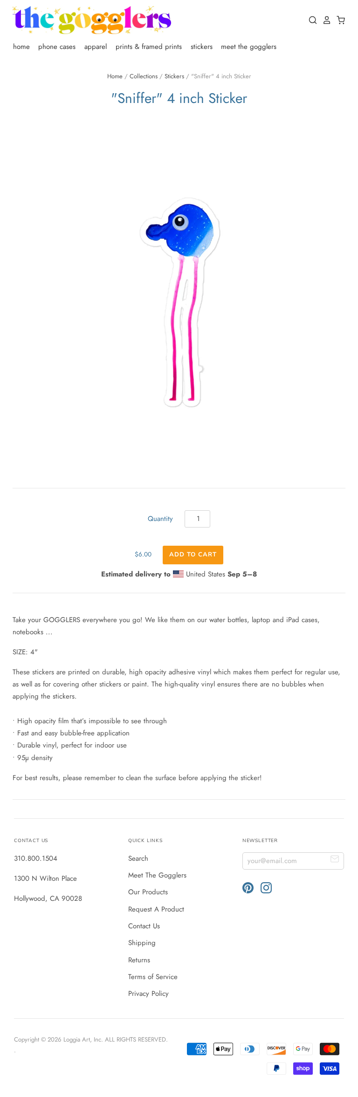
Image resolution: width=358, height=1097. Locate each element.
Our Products (148, 892)
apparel (95, 46)
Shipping (142, 943)
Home (115, 76)
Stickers (174, 76)
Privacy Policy (148, 993)
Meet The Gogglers (157, 875)
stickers (202, 46)
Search (138, 858)
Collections (144, 76)
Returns (139, 960)
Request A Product (156, 909)
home (21, 46)
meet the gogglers (248, 46)
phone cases (57, 46)
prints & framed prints (149, 46)
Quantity (160, 519)
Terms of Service (153, 977)
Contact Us (144, 926)
